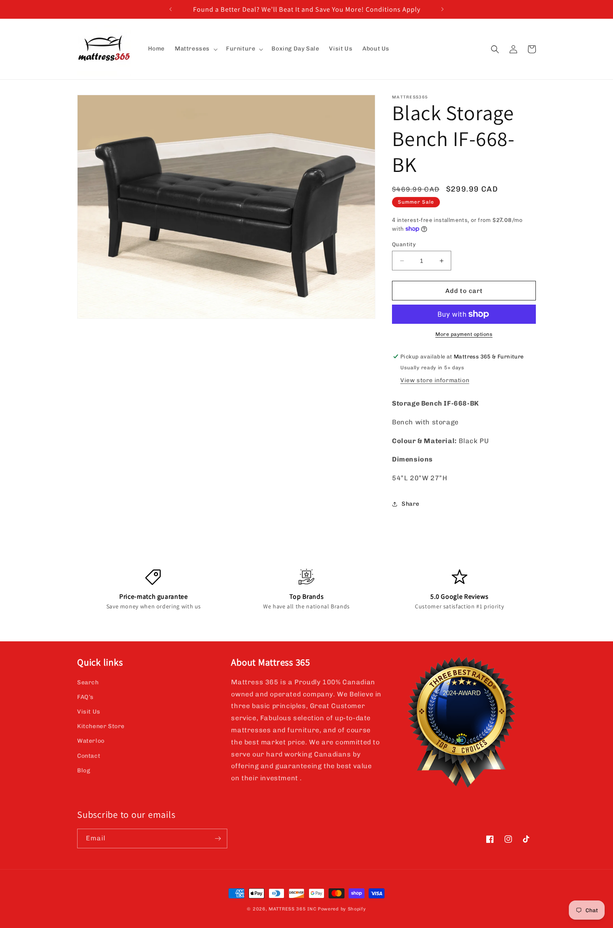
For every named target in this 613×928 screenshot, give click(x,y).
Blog (83, 770)
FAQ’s (85, 697)
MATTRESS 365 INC (292, 909)
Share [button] (411, 503)
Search (88, 682)
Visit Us (88, 711)
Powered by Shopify (342, 909)
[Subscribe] (218, 838)
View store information (434, 380)
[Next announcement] (442, 9)
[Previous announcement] (170, 9)
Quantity (404, 244)
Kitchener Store (101, 726)
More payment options (463, 334)
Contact (88, 755)
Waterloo (91, 740)
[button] (195, 49)
